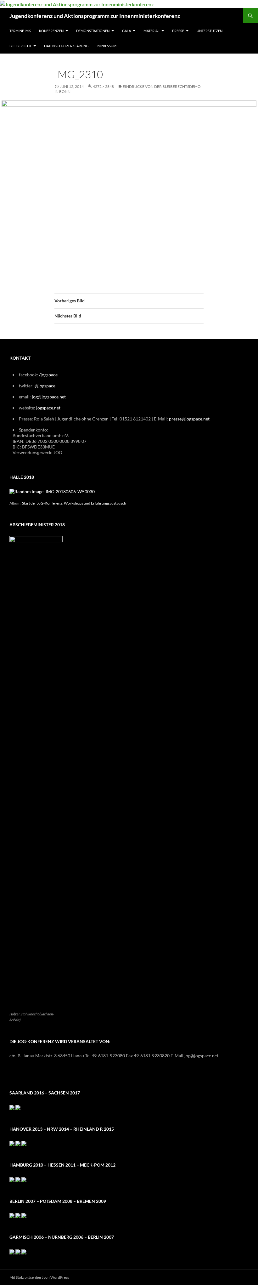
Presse (178, 31)
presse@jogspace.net (189, 418)
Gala (126, 31)
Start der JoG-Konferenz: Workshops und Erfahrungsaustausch (74, 503)
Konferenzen (51, 31)
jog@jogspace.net (49, 396)
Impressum (106, 46)
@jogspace (45, 385)
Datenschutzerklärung (66, 46)
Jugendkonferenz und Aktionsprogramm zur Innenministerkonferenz (94, 15)
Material (151, 31)
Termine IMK (20, 31)
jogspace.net (48, 407)
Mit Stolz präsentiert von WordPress (39, 1277)
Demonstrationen (92, 31)
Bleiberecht (20, 46)
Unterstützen (209, 31)
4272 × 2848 (103, 86)
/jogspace (48, 374)
